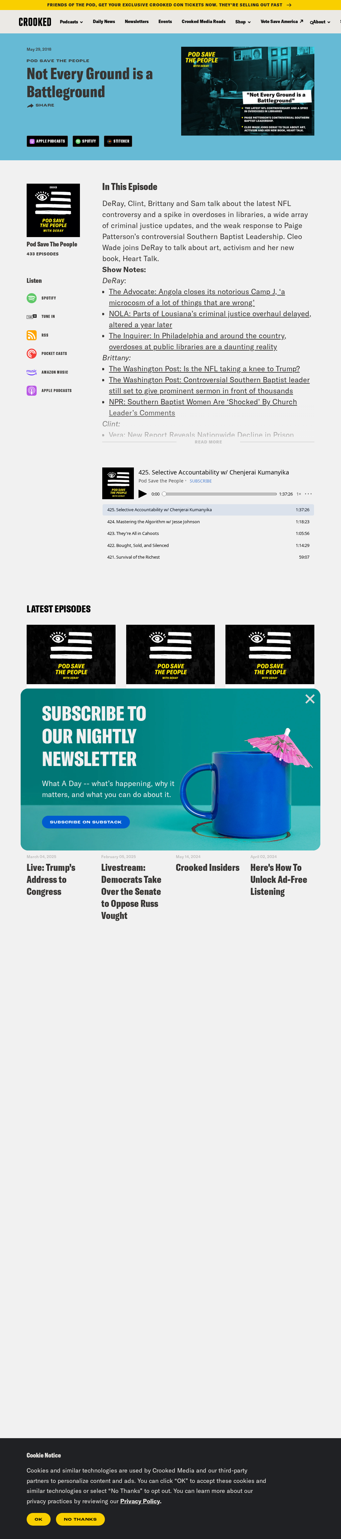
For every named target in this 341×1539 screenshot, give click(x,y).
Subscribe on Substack (86, 822)
